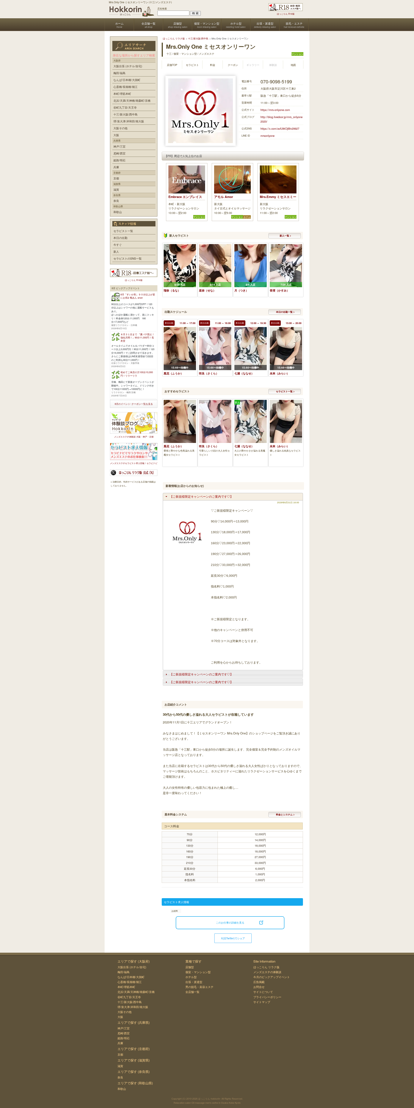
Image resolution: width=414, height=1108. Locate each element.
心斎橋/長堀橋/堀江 (125, 87)
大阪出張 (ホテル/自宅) (127, 66)
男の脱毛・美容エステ (199, 987)
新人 (116, 251)
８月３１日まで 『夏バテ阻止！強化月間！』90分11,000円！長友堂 (137, 337)
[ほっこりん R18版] (285, 7)
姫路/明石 (119, 160)
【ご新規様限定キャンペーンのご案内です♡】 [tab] (201, 496)
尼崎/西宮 (119, 153)
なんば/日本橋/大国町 (126, 80)
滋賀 (116, 189)
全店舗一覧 (192, 992)
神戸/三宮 (119, 146)
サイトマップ (261, 1002)
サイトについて (263, 992)
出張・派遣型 (193, 982)
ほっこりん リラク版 (266, 967)
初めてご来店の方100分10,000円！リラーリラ (137, 373)
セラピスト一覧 (123, 231)
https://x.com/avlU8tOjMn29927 (279, 128)
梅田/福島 (119, 73)
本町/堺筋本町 (122, 94)
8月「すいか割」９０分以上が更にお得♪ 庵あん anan (138, 296)
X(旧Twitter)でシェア (233, 938)
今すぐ (117, 245)
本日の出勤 (120, 238)
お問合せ (259, 987)
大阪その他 (120, 128)
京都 (116, 178)
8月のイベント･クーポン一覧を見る (134, 403)
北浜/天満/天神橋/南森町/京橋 (132, 100)
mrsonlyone (267, 136)
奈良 (116, 201)
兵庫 (116, 167)
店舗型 (189, 967)
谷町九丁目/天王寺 (125, 107)
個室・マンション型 (198, 972)
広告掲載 (259, 982)
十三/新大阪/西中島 (125, 114)
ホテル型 (191, 977)
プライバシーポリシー (267, 997)
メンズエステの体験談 (267, 972)
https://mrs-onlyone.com (275, 110)
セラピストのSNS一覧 (127, 258)
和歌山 (117, 212)
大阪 (116, 135)
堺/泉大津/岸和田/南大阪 (128, 121)
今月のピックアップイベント (271, 977)
